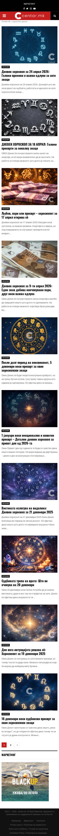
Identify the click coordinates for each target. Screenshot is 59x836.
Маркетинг (29, 821)
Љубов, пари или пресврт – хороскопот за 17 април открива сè (29, 215)
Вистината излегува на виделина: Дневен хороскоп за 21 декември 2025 (27, 510)
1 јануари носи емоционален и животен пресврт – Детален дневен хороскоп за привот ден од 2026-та (28, 439)
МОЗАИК (5, 67)
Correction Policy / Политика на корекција (28, 833)
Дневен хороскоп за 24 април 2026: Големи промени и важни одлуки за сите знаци (29, 75)
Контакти (41, 821)
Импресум (16, 821)
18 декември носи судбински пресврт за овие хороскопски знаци (28, 720)
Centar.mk (6, 21)
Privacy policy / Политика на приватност (28, 825)
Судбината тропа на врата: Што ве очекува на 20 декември (25, 582)
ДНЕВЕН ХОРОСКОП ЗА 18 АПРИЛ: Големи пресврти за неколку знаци (29, 146)
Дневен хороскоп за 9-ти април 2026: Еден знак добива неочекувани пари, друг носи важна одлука (27, 290)
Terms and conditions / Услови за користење (28, 829)
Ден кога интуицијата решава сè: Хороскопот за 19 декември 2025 (24, 651)
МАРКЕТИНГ (29, 4)
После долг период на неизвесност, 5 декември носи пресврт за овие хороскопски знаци (27, 366)
